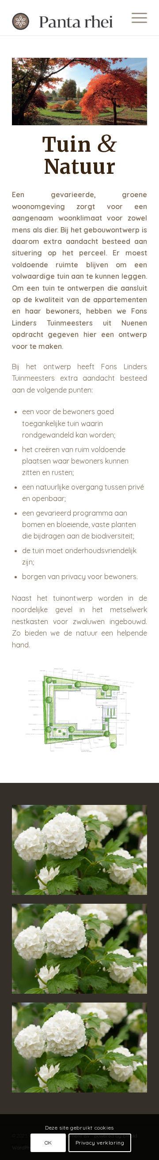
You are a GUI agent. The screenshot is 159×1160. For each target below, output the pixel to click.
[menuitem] (135, 17)
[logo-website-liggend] (66, 17)
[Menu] (135, 17)
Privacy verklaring (100, 1142)
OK (48, 1142)
